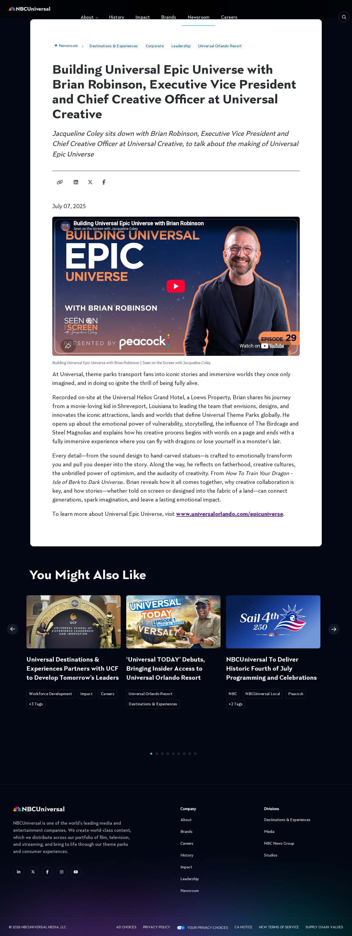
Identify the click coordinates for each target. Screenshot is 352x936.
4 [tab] (168, 754)
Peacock (295, 694)
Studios (270, 855)
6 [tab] (179, 754)
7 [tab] (184, 754)
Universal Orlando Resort (220, 46)
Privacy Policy (156, 927)
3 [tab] (162, 754)
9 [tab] (195, 754)
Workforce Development (50, 694)
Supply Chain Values (324, 927)
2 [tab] (157, 754)
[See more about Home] (40, 8)
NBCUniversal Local (262, 694)
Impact (143, 17)
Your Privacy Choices (207, 928)
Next (333, 629)
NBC (233, 694)
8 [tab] (190, 754)
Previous (12, 629)
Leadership (181, 46)
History (116, 17)
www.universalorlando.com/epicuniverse (229, 514)
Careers (229, 17)
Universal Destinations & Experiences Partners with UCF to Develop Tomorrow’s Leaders (72, 669)
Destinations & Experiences (113, 46)
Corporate (155, 46)
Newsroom (199, 17)
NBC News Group (279, 844)
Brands (168, 17)
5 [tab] (173, 754)
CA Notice (243, 927)
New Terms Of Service (279, 927)
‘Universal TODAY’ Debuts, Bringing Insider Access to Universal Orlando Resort (165, 669)
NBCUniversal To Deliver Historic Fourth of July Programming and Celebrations (271, 669)
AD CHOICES (126, 927)
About (87, 17)
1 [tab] (151, 754)
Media (269, 832)
